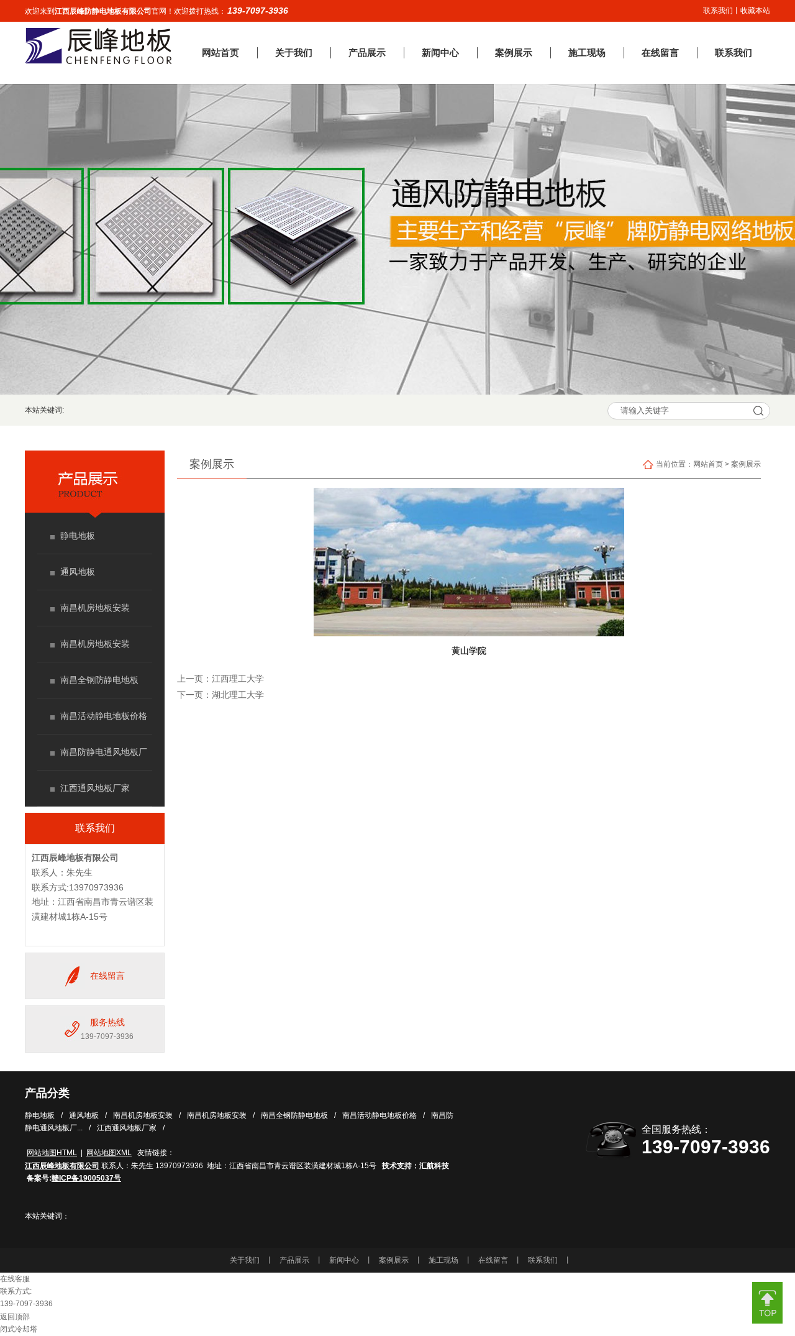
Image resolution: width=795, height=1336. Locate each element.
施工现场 (443, 1260)
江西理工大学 (238, 679)
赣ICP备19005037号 (86, 1178)
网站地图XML (109, 1152)
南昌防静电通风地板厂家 (103, 759)
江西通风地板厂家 (95, 788)
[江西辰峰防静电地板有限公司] (98, 61)
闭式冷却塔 (18, 1329)
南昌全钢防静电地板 (99, 680)
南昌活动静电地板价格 (103, 716)
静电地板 (77, 536)
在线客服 (15, 1278)
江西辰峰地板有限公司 (75, 857)
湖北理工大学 (238, 695)
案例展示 (746, 464)
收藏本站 (755, 10)
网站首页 (708, 464)
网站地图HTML (52, 1152)
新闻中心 (344, 1260)
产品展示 (294, 1260)
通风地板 (77, 572)
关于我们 (245, 1260)
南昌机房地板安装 (95, 608)
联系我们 (718, 10)
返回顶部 (15, 1316)
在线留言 (107, 976)
